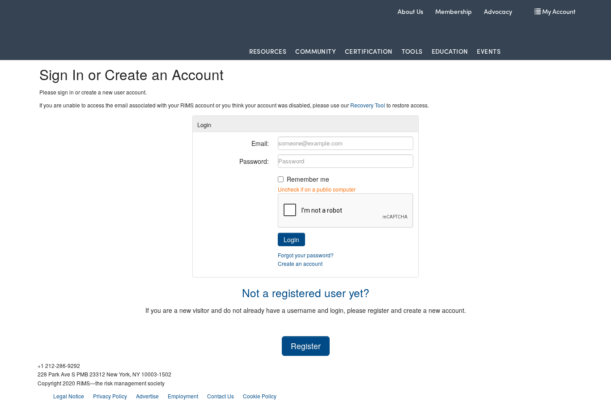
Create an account (300, 263)
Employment (183, 396)
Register (306, 345)
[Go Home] (95, 22)
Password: (254, 161)
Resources (268, 51)
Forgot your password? (306, 255)
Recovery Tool (367, 105)
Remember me (308, 179)
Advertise (147, 396)
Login (291, 239)
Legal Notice (68, 396)
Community (315, 51)
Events (489, 51)
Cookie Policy (259, 396)
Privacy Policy (110, 396)
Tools (412, 51)
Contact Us (220, 396)
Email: (260, 143)
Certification (368, 51)
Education (450, 51)
